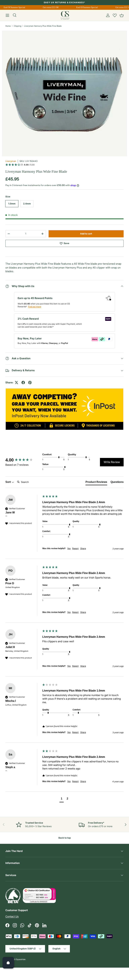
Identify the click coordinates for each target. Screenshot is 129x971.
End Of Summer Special (13, 7)
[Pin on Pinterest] (30, 382)
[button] (121, 15)
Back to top (64, 837)
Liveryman (10, 161)
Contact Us (12, 916)
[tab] (96, 482)
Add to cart (86, 233)
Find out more (34, 306)
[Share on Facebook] (23, 382)
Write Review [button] (112, 462)
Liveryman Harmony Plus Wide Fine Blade (43, 26)
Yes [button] (69, 548)
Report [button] (75, 548)
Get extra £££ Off (49, 7)
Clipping (17, 26)
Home (8, 26)
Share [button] (83, 548)
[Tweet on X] (16, 382)
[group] (23, 460)
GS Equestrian (19, 959)
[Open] (8, 962)
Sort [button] (8, 482)
